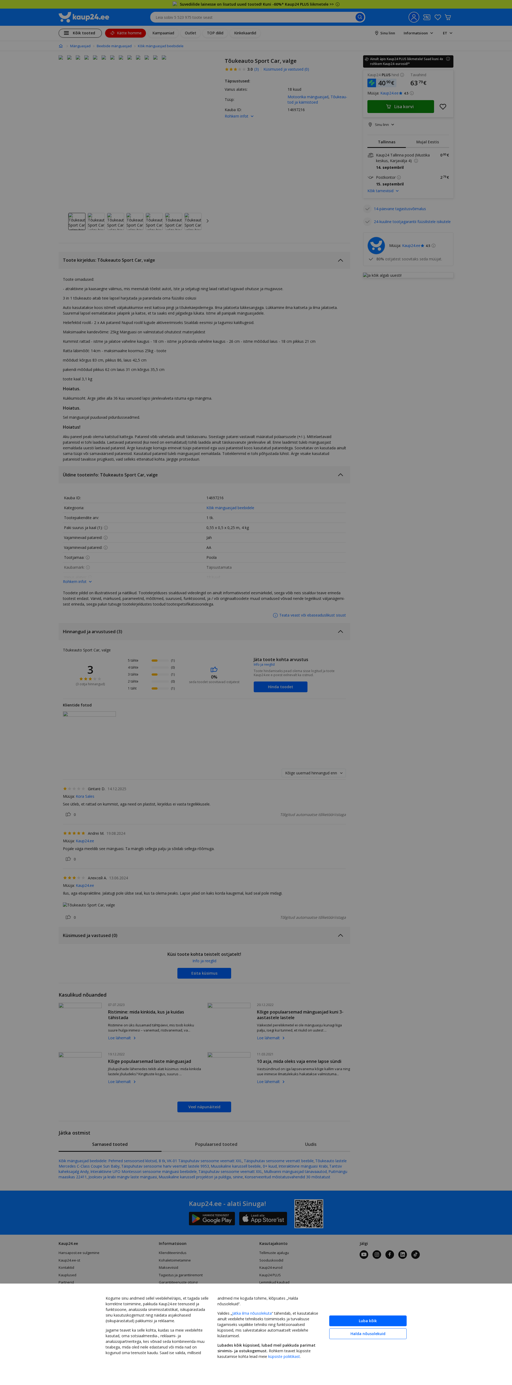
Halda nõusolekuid (367, 1333)
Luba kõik (368, 1320)
